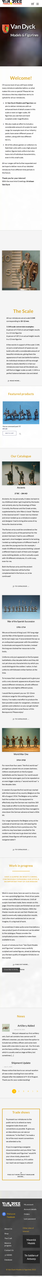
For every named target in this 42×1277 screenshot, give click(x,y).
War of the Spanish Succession (21, 621)
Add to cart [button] (9, 433)
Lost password (30, 1219)
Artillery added (26, 1025)
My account (28, 1204)
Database (8, 1260)
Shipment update (21, 1062)
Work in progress (7, 1244)
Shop (6, 1233)
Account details (30, 1209)
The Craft (8, 1238)
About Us (8, 1229)
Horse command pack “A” (12, 426)
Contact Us (9, 1250)
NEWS (9, 1255)
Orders (27, 1214)
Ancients (21, 487)
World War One (21, 754)
